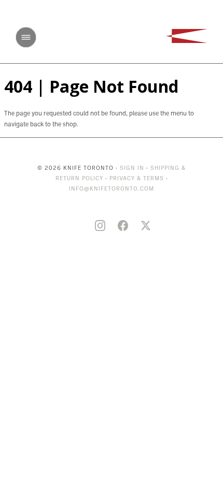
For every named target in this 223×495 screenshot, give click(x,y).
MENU (26, 37)
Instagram (100, 226)
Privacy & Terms (136, 179)
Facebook (123, 226)
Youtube (77, 226)
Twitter (145, 226)
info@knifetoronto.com (111, 189)
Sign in (132, 168)
